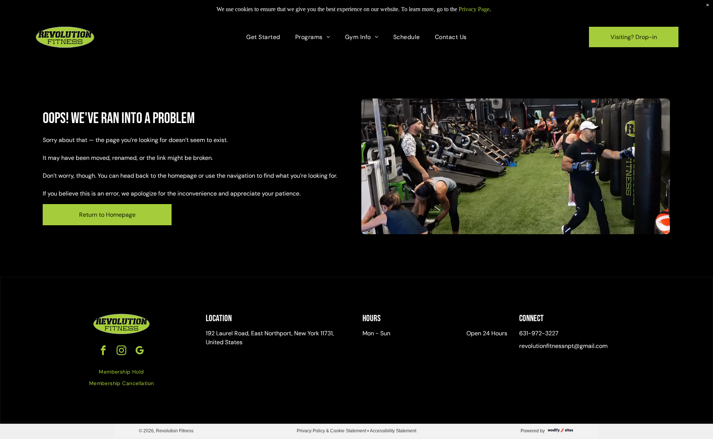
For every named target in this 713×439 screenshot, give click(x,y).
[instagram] (121, 351)
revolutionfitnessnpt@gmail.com (563, 346)
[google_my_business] (139, 351)
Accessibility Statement (393, 430)
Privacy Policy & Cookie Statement (331, 430)
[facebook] (103, 351)
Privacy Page (474, 9)
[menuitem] (263, 37)
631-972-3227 (539, 333)
